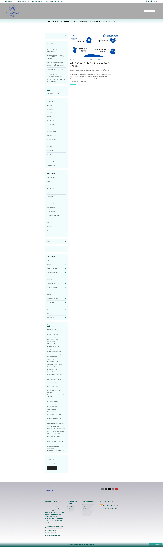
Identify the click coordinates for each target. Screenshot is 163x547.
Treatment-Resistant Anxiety (56, 450)
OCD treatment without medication (54, 415)
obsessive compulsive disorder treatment (56, 395)
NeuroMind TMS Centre (54, 379)
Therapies (55, 21)
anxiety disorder (52, 332)
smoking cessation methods (55, 423)
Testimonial (111, 11)
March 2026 (50, 120)
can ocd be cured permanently (52, 340)
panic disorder (75, 79)
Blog (119, 11)
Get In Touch (149, 11)
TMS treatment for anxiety (55, 441)
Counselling (83, 21)
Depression (50, 196)
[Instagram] (154, 1)
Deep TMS (51, 349)
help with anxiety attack (104, 74)
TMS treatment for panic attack (106, 79)
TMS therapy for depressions (56, 431)
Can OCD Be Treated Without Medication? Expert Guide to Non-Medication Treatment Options (56, 64)
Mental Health (51, 207)
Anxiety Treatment (52, 185)
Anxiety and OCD (52, 329)
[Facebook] (146, 1)
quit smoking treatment (54, 418)
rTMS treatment (52, 421)
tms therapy (61, 428)
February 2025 (51, 158)
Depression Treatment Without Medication (55, 70)
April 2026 (50, 116)
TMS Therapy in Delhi (54, 436)
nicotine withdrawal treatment (53, 383)
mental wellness (52, 377)
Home (49, 21)
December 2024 (51, 165)
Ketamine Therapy (52, 204)
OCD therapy (51, 409)
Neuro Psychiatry (95, 21)
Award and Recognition (53, 189)
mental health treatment (55, 374)
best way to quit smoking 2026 (56, 337)
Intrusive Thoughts (53, 361)
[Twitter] (149, 1)
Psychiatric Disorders (53, 215)
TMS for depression (53, 426)
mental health (52, 372)
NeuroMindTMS (79, 544)
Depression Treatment (53, 200)
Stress (49, 222)
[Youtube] (157, 1)
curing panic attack (90, 74)
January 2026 (51, 128)
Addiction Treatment (53, 177)
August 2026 (50, 105)
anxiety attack (79, 74)
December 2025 (51, 131)
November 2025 (51, 135)
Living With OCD (52, 369)
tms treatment (52, 439)
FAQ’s (124, 11)
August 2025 (50, 143)
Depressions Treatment (54, 351)
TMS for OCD (51, 428)
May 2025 (49, 154)
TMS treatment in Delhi (54, 444)
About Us (102, 11)
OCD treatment (51, 211)
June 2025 (50, 150)
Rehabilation (50, 219)
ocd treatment (52, 411)
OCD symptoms (52, 406)
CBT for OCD (51, 344)
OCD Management (53, 401)
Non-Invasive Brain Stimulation (52, 387)
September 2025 (51, 139)
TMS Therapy (50, 234)
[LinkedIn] (151, 1)
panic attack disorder (86, 76)
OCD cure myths (52, 399)
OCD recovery (52, 404)
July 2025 (49, 147)
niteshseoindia (76, 60)
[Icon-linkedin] (112, 489)
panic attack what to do (100, 76)
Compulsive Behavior (54, 346)
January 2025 (51, 162)
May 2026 (49, 113)
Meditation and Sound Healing (69, 21)
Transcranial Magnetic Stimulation (53, 447)
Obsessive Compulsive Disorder (53, 391)
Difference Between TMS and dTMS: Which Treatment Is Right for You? (56, 56)
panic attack (74, 76)
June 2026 (50, 109)
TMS (48, 230)
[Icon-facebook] (102, 489)
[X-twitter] (109, 489)
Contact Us (112, 21)
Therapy (49, 226)
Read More (73, 84)
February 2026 (51, 124)
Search (65, 36)
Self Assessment (132, 11)
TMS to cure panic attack (88, 79)
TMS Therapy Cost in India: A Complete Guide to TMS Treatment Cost (55, 49)
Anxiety (96, 60)
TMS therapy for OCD (54, 434)
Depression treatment (54, 354)
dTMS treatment (52, 356)
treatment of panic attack (78, 81)
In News (105, 21)
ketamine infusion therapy (55, 364)
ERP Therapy (51, 359)
